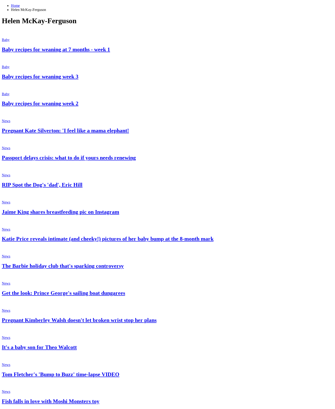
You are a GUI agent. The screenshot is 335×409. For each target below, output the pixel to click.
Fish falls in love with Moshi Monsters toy (50, 401)
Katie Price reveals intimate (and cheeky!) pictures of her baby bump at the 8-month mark (108, 239)
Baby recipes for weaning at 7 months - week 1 (56, 49)
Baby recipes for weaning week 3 (40, 77)
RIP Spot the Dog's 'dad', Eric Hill (42, 185)
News (6, 121)
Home (15, 6)
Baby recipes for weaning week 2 (40, 103)
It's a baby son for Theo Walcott (39, 347)
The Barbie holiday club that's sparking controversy (63, 266)
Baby (6, 40)
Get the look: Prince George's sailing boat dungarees (63, 293)
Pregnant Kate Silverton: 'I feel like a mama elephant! (65, 131)
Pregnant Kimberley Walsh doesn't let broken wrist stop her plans (79, 320)
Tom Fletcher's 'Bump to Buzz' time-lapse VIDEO (60, 374)
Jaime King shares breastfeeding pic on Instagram (60, 212)
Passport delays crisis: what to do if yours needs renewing (69, 158)
